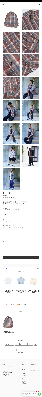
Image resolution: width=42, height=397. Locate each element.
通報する (38, 268)
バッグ (25, 344)
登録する (24, 373)
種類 (3, 230)
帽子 (21, 344)
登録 (38, 371)
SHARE (8, 268)
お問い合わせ (24, 381)
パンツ (12, 344)
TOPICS (23, 369)
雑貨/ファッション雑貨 (8, 347)
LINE (11, 268)
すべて (6, 304)
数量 (3, 241)
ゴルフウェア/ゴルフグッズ (23, 347)
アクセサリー (30, 344)
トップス (7, 344)
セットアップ (15, 347)
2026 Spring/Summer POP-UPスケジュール (25, 383)
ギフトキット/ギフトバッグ (33, 347)
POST (4, 268)
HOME (23, 366)
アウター (17, 344)
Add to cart (21, 257)
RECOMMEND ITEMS (21, 352)
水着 (35, 344)
